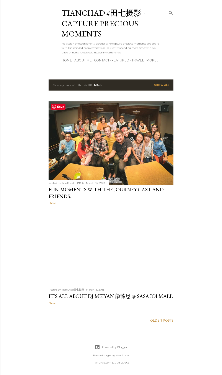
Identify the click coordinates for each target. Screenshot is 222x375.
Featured (120, 60)
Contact (101, 60)
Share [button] (52, 203)
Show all (162, 85)
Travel (138, 60)
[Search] (170, 12)
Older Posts (161, 320)
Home (67, 60)
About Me (83, 60)
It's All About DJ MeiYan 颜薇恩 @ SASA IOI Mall (111, 296)
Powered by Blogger (114, 347)
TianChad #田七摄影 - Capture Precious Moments (103, 23)
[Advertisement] (111, 245)
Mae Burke (122, 355)
